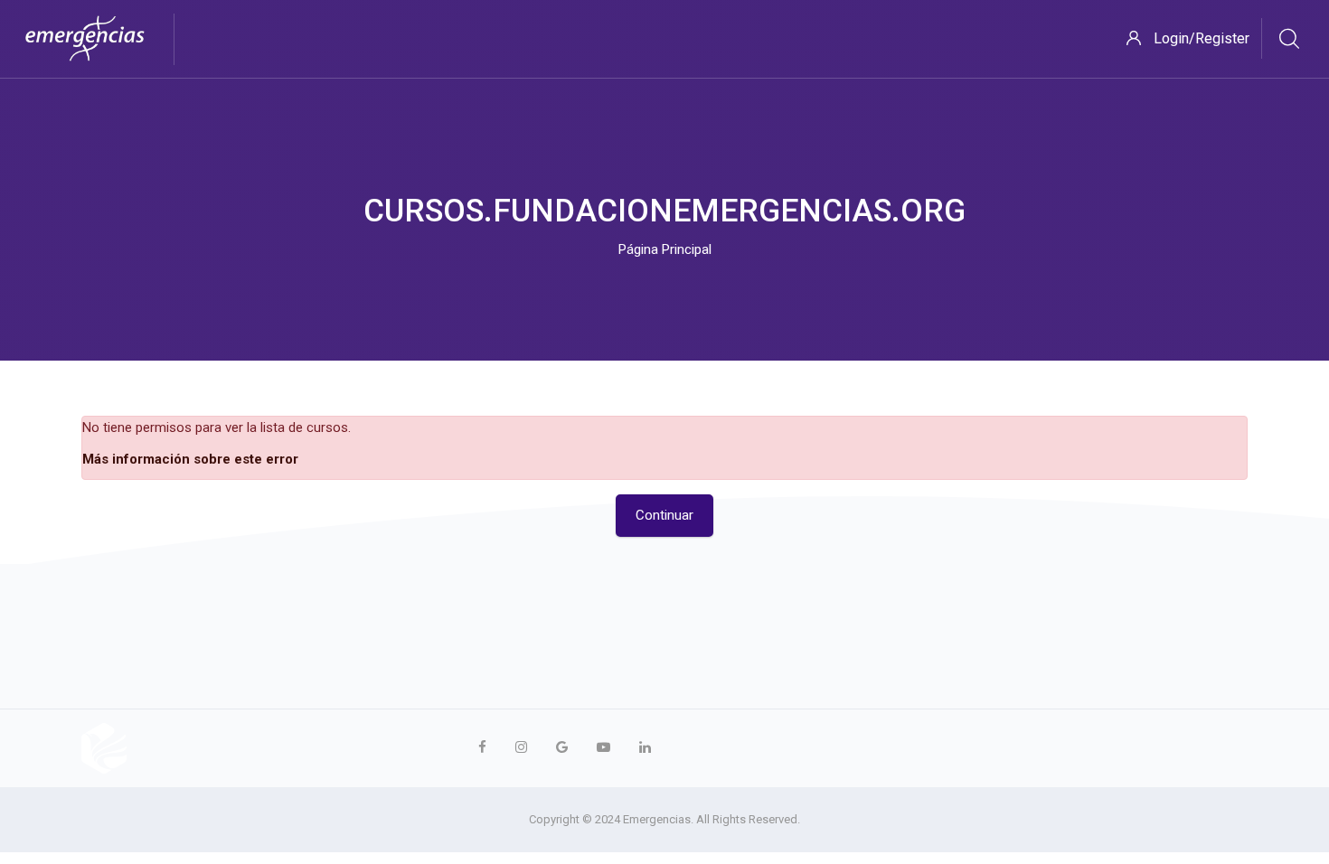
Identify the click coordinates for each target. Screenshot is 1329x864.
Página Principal (665, 249)
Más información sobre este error (190, 459)
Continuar (664, 515)
